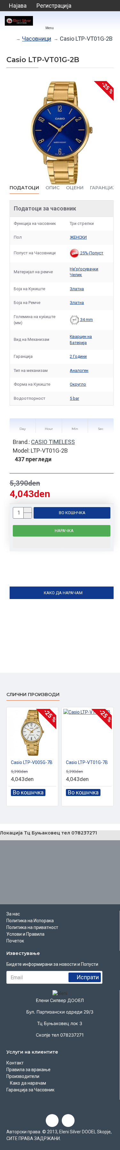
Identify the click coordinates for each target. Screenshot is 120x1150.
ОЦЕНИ (75, 188)
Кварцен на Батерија (81, 339)
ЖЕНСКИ (78, 237)
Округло (78, 384)
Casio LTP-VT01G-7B (87, 762)
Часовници (36, 38)
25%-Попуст (91, 253)
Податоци (24, 188)
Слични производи (33, 694)
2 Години (78, 356)
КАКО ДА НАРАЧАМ (63, 592)
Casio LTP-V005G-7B (31, 762)
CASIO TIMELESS (53, 442)
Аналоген (79, 370)
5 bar (74, 398)
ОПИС (52, 188)
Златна (77, 288)
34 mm (86, 319)
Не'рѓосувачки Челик (84, 272)
